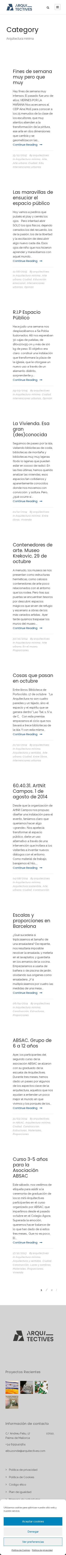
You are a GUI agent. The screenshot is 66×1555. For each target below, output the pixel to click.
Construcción (41, 890)
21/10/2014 (20, 745)
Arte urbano (20, 163)
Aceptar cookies (33, 1521)
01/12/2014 (20, 511)
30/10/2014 (20, 638)
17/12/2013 (20, 1253)
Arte (44, 159)
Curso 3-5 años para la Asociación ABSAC (30, 1167)
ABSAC (20, 1122)
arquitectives (41, 155)
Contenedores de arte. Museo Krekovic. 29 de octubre (32, 553)
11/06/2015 (20, 271)
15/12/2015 (20, 155)
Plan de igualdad (20, 1492)
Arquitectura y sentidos (27, 752)
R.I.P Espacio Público (27, 315)
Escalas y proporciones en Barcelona (31, 920)
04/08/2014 (20, 878)
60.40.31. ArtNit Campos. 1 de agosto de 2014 (30, 791)
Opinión (29, 287)
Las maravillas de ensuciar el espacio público (33, 198)
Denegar (33, 1531)
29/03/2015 (20, 390)
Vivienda (26, 519)
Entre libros (40, 756)
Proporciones (21, 650)
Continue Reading (25, 145)
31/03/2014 (20, 1118)
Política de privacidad (42, 1550)
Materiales (34, 1130)
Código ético (17, 1484)
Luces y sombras (40, 1264)
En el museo (30, 646)
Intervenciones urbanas (27, 167)
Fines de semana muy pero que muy (32, 77)
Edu (41, 163)
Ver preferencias (33, 1542)
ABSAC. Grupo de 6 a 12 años (32, 1043)
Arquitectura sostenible (27, 886)
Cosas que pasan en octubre (33, 678)
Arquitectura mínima (28, 159)
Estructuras (37, 1011)
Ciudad (32, 163)
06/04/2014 (20, 1003)
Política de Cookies (21, 1550)
